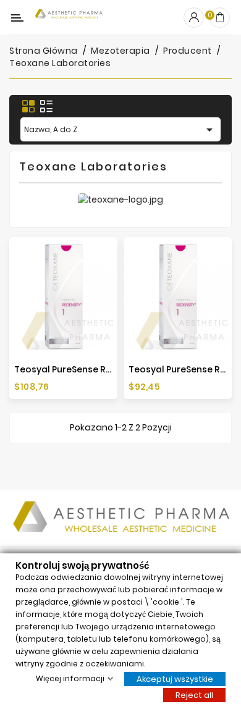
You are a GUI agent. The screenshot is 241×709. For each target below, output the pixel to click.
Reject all (194, 694)
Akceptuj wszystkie (175, 678)
